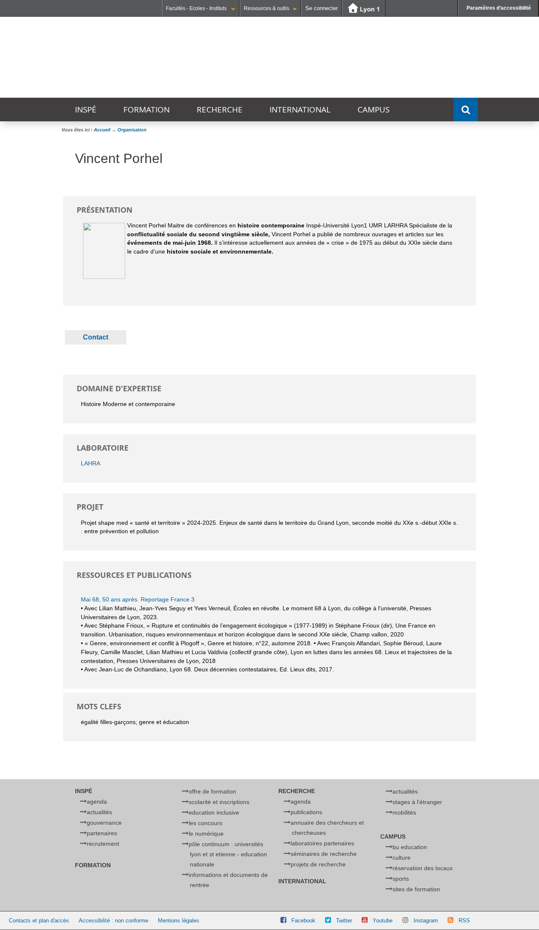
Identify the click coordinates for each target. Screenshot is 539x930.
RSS (464, 920)
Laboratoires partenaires (322, 843)
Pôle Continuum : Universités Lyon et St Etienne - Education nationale (228, 854)
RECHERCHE (220, 109)
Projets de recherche (318, 864)
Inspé (85, 109)
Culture (401, 857)
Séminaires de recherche (324, 853)
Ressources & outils (266, 8)
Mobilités (404, 812)
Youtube (382, 920)
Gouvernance (104, 822)
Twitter (344, 920)
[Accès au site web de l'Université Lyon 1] (364, 8)
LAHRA (90, 463)
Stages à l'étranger (417, 802)
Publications (306, 812)
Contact (95, 337)
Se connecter (321, 8)
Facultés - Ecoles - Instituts (197, 8)
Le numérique (206, 833)
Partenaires (102, 833)
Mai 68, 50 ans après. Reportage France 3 (138, 599)
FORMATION (146, 109)
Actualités (99, 812)
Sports (400, 878)
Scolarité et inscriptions (219, 802)
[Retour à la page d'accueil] (204, 58)
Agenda (97, 801)
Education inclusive (214, 812)
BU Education (409, 847)
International (300, 109)
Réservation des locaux (422, 868)
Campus (374, 109)
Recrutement (103, 843)
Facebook (303, 920)
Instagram (426, 920)
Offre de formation (212, 791)
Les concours (205, 823)
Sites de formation (416, 889)
